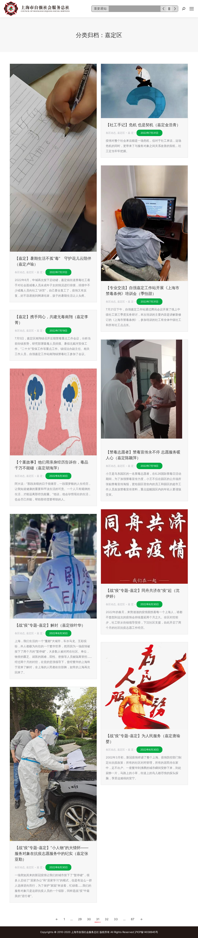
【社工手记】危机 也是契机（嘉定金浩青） (143, 125)
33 (116, 919)
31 (97, 919)
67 (132, 919)
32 (106, 919)
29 (80, 919)
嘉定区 (30, 272)
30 (89, 919)
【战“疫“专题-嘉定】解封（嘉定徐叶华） (50, 625)
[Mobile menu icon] (191, 8)
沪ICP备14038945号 (146, 932)
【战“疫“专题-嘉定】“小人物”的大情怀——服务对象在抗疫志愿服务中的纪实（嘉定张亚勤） (51, 853)
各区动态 (20, 272)
